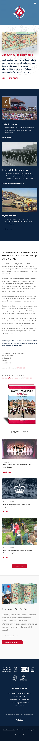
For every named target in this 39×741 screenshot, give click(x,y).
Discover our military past (17, 54)
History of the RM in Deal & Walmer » (13, 183)
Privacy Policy (19, 706)
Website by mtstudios (9, 730)
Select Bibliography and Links (20, 703)
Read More (7, 472)
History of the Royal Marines (15, 170)
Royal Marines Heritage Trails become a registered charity (16, 505)
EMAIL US (20, 720)
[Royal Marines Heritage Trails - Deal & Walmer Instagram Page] (19, 735)
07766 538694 (27, 378)
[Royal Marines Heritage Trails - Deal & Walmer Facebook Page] (15, 735)
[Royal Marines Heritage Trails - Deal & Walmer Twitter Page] (23, 735)
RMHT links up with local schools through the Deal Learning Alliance (18, 551)
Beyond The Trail (9, 215)
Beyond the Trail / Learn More (19, 700)
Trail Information (9, 124)
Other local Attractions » (9, 229)
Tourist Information (19, 696)
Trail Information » (7, 137)
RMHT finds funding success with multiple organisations (17, 466)
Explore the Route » (11, 78)
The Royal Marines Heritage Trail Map (19, 693)
